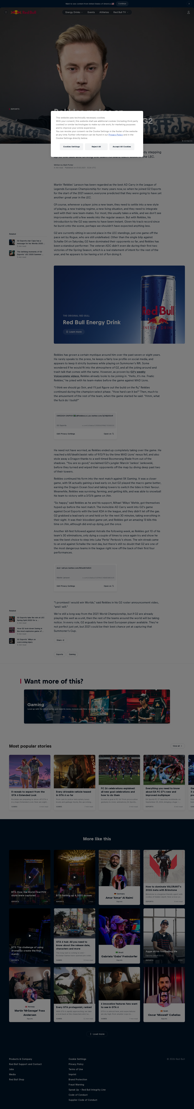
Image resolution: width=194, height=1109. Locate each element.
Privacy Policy (116, 134)
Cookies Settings (71, 147)
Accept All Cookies (122, 147)
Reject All (96, 147)
